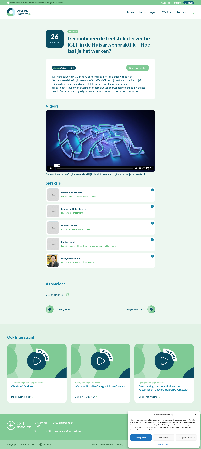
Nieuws (142, 12)
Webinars (167, 12)
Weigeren (163, 437)
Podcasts (182, 12)
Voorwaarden (106, 444)
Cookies (160, 444)
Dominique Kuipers (71, 192)
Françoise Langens (71, 258)
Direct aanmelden (137, 68)
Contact (189, 2)
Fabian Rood (68, 242)
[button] (195, 414)
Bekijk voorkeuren (186, 437)
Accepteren (141, 437)
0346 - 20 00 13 (42, 430)
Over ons (165, 2)
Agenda (154, 12)
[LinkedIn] (68, 295)
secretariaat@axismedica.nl (67, 430)
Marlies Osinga (69, 225)
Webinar (73, 31)
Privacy (166, 444)
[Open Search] (192, 12)
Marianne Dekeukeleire (74, 209)
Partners (177, 2)
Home (130, 12)
